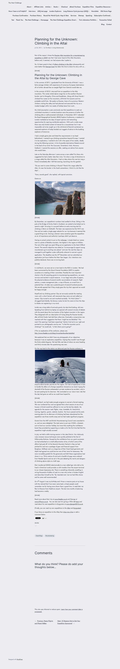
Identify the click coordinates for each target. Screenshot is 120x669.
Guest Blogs (39, 536)
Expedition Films (88, 7)
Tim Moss (48, 48)
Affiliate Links (38, 7)
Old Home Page (106, 11)
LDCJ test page (42, 11)
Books (56, 7)
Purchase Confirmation (20, 15)
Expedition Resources (103, 7)
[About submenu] (31, 6)
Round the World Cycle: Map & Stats (56, 15)
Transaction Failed (105, 20)
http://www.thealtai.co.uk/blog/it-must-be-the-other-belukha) (54, 333)
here (77, 501)
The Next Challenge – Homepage (36, 20)
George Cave (50, 66)
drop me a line (68, 512)
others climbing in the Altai (63, 64)
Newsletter (95, 11)
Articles (47, 7)
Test (13, 20)
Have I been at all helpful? (18, 11)
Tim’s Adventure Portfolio (87, 20)
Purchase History (36, 15)
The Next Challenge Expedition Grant (63, 20)
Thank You (19, 20)
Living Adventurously (58, 48)
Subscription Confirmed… (103, 15)
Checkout (64, 7)
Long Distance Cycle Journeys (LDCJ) (75, 11)
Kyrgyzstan (76, 508)
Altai (68, 508)
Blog (102, 24)
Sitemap (81, 15)
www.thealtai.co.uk (61, 499)
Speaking (89, 15)
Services (73, 15)
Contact (109, 24)
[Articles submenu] (51, 6)
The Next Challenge (15, 3)
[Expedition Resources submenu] (111, 6)
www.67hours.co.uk (41, 501)
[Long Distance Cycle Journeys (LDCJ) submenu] (88, 11)
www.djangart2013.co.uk (74, 504)
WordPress (20, 659)
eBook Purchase (75, 7)
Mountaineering (49, 536)
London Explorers (55, 11)
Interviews (32, 11)
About (29, 7)
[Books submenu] (58, 6)
